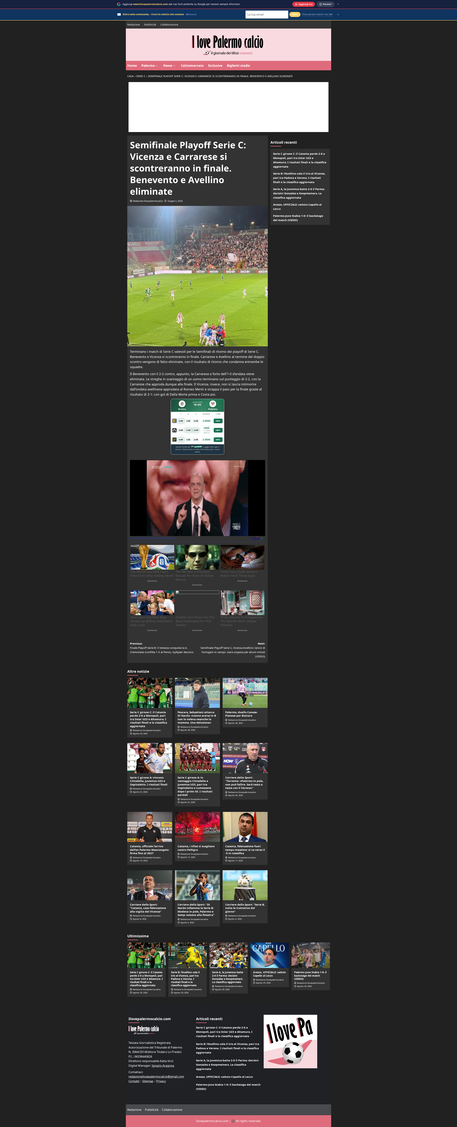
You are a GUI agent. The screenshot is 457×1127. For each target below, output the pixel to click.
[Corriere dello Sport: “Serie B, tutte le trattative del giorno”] (245, 885)
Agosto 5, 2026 (187, 922)
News (167, 65)
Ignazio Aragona (163, 1066)
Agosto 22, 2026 (140, 791)
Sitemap (147, 1081)
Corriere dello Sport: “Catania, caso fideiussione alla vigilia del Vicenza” (148, 908)
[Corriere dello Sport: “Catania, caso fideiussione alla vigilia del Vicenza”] (149, 885)
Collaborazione (169, 24)
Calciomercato (192, 65)
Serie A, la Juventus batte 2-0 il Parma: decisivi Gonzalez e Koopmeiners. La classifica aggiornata (299, 193)
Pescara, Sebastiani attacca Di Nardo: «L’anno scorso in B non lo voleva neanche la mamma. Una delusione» (197, 717)
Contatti (134, 1081)
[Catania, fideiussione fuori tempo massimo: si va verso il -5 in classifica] (245, 827)
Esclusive (215, 65)
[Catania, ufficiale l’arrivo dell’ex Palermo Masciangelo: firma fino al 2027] (149, 827)
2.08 (196, 430)
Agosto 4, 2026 (235, 919)
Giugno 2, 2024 (175, 201)
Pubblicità (150, 24)
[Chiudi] (338, 4)
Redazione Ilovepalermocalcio (148, 201)
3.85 (181, 421)
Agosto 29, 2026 (140, 733)
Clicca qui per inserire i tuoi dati (317, 14)
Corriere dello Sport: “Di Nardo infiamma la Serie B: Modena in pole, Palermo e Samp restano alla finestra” (196, 910)
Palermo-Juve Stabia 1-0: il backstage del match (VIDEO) (298, 218)
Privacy (161, 1081)
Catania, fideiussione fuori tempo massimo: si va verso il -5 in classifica (245, 849)
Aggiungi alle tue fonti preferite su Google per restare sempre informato (181, 4)
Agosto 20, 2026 (235, 795)
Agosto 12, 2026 (187, 857)
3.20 (188, 430)
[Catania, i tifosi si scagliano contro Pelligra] (197, 827)
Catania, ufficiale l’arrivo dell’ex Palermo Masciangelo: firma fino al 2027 (149, 849)
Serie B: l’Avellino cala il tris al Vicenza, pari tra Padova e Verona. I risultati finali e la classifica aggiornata (299, 178)
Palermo (148, 65)
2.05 (196, 421)
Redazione (133, 24)
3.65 (181, 430)
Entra (295, 14)
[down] (157, 65)
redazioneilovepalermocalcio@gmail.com (156, 1076)
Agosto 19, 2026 (140, 860)
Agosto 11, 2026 (235, 860)
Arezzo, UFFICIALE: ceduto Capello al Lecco (297, 207)
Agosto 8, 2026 (139, 919)
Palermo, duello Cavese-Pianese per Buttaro (241, 713)
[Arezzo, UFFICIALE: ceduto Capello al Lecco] (269, 955)
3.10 (188, 421)
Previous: (162, 648)
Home (132, 65)
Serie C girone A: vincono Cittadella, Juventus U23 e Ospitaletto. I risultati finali (148, 781)
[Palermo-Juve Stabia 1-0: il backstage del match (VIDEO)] (311, 955)
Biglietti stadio (238, 65)
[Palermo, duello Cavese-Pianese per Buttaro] (245, 693)
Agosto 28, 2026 (187, 730)
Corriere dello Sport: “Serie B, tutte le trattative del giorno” (245, 908)
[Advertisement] (228, 107)
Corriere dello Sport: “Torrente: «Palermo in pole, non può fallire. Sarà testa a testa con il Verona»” (244, 783)
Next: (232, 650)
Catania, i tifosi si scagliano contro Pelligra (196, 847)
